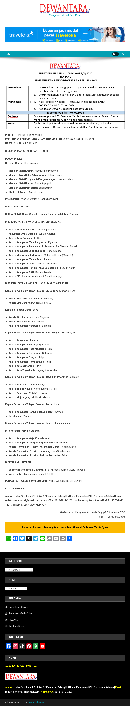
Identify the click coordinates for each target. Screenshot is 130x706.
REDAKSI (13, 619)
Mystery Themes (36, 702)
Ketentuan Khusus (71, 527)
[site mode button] (115, 54)
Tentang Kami (52, 527)
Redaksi (38, 527)
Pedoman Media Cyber (95, 527)
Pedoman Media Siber (21, 613)
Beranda (26, 527)
